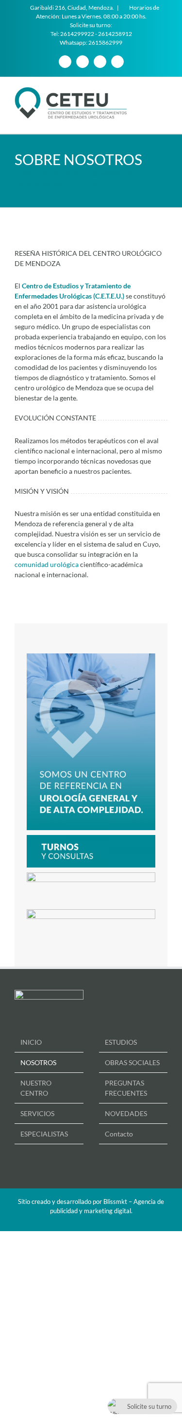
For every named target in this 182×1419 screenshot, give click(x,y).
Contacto (119, 1134)
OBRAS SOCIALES (132, 1062)
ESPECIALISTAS (44, 1134)
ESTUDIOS (121, 1042)
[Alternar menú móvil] (163, 92)
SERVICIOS (37, 1113)
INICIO (31, 1042)
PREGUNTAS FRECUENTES (126, 1088)
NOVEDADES (126, 1113)
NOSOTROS (38, 1062)
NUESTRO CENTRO (35, 1088)
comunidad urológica (47, 564)
